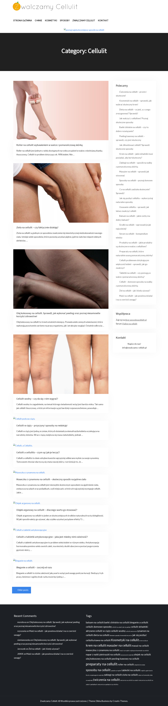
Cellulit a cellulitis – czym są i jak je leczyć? (38, 452)
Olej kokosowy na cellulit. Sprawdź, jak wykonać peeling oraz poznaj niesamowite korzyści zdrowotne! (58, 315)
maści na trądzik (125, 650)
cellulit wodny (118, 630)
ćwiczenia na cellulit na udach (129, 680)
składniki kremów (139, 665)
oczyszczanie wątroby (127, 655)
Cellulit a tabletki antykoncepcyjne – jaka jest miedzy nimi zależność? (52, 537)
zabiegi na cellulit (113, 674)
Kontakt (103, 20)
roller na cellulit (126, 664)
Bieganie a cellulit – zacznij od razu (34, 567)
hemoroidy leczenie (126, 635)
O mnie (38, 20)
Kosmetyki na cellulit (125, 640)
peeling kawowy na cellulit (125, 658)
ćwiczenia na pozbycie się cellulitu (108, 684)
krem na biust (143, 640)
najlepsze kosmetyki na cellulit (139, 650)
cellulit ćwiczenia (131, 631)
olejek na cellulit (142, 654)
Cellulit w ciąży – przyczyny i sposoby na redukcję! (41, 425)
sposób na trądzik (116, 670)
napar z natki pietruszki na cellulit (103, 654)
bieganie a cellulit (139, 622)
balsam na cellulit (95, 622)
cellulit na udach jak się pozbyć (121, 627)
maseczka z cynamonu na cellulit (102, 650)
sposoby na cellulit (98, 670)
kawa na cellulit (103, 640)
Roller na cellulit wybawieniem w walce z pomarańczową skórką (49, 145)
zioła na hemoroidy (143, 675)
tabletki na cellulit (131, 670)
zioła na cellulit (130, 674)
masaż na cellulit (140, 645)
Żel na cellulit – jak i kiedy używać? (134, 290)
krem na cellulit (96, 645)
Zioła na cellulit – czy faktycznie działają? (37, 227)
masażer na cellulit (119, 645)
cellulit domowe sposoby (99, 626)
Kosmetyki (51, 20)
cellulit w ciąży (103, 630)
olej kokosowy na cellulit (98, 658)
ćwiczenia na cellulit (106, 679)
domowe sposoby (115, 635)
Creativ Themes (120, 701)
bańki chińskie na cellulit (117, 622)
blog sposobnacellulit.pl (136, 320)
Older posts (22, 590)
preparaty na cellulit (101, 664)
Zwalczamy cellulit (83, 20)
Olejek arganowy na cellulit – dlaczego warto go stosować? (46, 510)
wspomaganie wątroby (96, 675)
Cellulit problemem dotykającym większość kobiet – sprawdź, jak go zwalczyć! (132, 264)
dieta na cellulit (101, 635)
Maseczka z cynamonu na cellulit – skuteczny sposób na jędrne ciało (51, 479)
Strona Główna (22, 20)
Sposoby (65, 20)
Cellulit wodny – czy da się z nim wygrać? (37, 398)
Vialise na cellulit (129, 323)
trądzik (143, 670)
